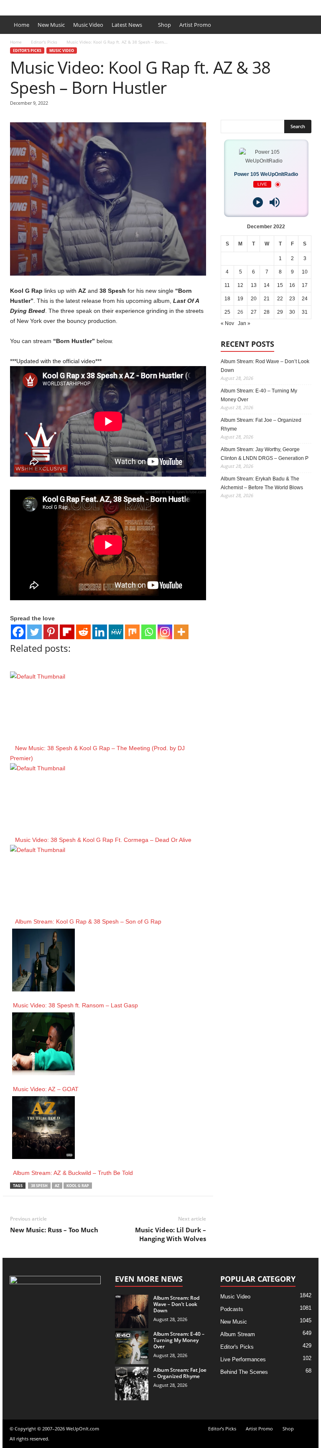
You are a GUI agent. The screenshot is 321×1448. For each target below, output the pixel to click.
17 (305, 285)
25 (227, 312)
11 (227, 285)
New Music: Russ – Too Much (54, 1230)
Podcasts (231, 1309)
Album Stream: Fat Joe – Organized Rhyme (261, 424)
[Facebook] (299, 5)
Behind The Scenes (244, 1372)
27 (254, 312)
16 (292, 285)
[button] (306, 24)
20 (254, 299)
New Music (51, 24)
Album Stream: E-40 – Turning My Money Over (259, 395)
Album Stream (237, 1334)
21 (267, 299)
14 (267, 285)
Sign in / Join (17, 5)
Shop (121, 5)
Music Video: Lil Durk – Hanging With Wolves (170, 1234)
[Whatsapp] (148, 632)
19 (240, 299)
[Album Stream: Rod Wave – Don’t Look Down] (131, 1311)
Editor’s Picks (55, 5)
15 (280, 285)
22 (280, 299)
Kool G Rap (77, 1185)
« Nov (227, 323)
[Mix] (132, 632)
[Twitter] (34, 632)
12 (240, 285)
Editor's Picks (44, 42)
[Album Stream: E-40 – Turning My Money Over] (131, 1347)
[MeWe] (116, 632)
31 (305, 312)
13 (254, 285)
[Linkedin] (99, 632)
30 (292, 312)
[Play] (258, 202)
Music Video (88, 24)
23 (292, 299)
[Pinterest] (50, 632)
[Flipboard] (67, 632)
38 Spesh (39, 1185)
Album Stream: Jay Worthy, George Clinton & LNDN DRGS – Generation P (264, 454)
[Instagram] (165, 632)
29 (280, 312)
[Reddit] (83, 632)
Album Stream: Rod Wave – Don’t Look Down (265, 366)
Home (21, 24)
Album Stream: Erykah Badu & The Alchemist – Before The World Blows (262, 483)
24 (305, 299)
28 (267, 312)
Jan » (244, 323)
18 (227, 299)
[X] (312, 5)
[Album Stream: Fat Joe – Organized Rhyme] (131, 1383)
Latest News (127, 24)
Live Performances (243, 1359)
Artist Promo (93, 5)
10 (305, 272)
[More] (181, 632)
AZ (57, 1185)
